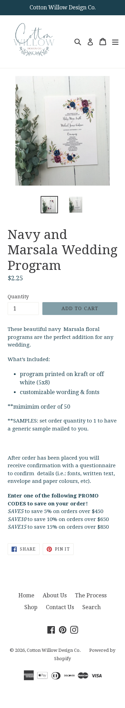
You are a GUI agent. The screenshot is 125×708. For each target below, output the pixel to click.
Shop (31, 607)
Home (26, 595)
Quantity (18, 296)
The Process (91, 595)
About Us (55, 595)
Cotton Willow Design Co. (54, 650)
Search (91, 607)
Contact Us (60, 607)
